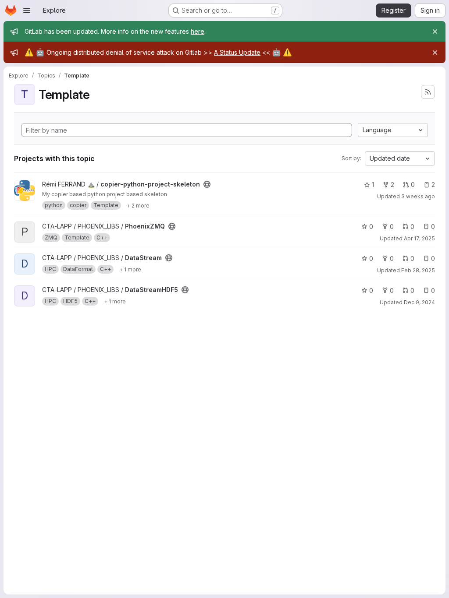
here (197, 31)
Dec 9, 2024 (419, 302)
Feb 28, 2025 (418, 270)
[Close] (435, 31)
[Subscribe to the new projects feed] (428, 92)
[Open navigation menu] (27, 11)
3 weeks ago (418, 196)
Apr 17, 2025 (419, 238)
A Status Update (237, 52)
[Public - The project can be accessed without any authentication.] (206, 184)
